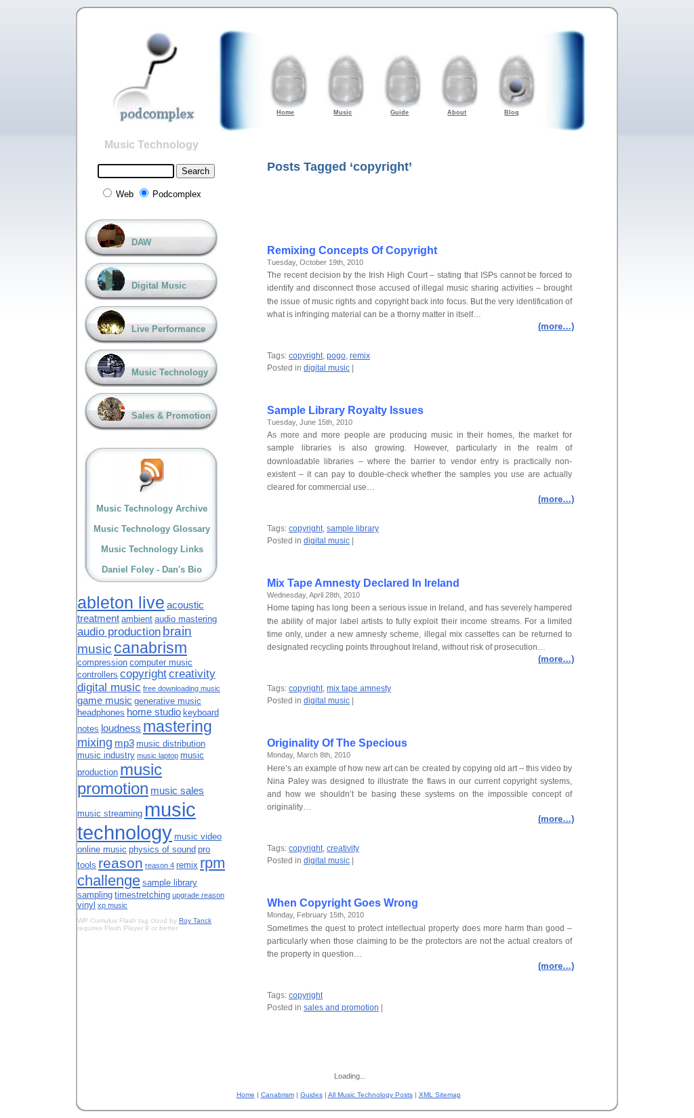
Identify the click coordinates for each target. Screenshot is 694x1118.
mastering (177, 726)
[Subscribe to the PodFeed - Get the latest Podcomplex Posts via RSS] (152, 475)
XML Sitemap (440, 1094)
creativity (343, 848)
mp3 (124, 743)
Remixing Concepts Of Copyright (352, 250)
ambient (136, 619)
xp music (112, 905)
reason (120, 863)
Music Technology (151, 144)
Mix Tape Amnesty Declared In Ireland (363, 583)
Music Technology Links (152, 549)
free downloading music (181, 688)
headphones (101, 712)
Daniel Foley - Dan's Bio (152, 569)
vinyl (86, 905)
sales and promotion (341, 1007)
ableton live (121, 602)
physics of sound (162, 849)
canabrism (150, 648)
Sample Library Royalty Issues (345, 410)
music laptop (157, 755)
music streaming (109, 813)
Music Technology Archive (151, 508)
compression (102, 662)
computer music (160, 662)
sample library (353, 528)
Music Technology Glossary (152, 529)
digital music (327, 368)
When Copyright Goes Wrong (342, 903)
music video (198, 836)
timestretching (142, 895)
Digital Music (158, 286)
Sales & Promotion (171, 416)
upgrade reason (198, 895)
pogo (336, 355)
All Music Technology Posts (370, 1094)
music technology (136, 821)
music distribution (170, 744)
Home (246, 1094)
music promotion (119, 779)
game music (104, 700)
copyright (306, 355)
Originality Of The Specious (337, 743)
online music (102, 849)
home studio (154, 712)
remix (360, 355)
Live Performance (168, 329)
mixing (95, 742)
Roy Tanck (195, 920)
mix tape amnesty (359, 688)
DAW (141, 242)
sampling (95, 895)
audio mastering (186, 619)
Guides (311, 1094)
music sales (177, 790)
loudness (121, 728)
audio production (119, 631)
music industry (106, 755)
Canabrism (277, 1094)
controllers (97, 674)
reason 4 (159, 865)
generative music (167, 701)
